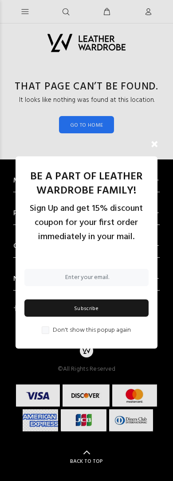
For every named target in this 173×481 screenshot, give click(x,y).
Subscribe (86, 308)
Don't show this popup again (92, 330)
